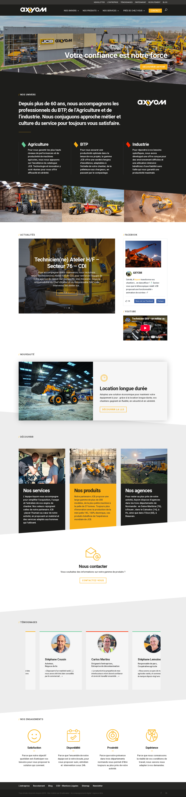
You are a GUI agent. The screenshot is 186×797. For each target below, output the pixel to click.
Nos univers (70, 11)
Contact (155, 10)
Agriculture (38, 144)
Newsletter (99, 2)
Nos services (109, 11)
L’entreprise (112, 2)
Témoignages (127, 2)
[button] (22, 660)
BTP (84, 144)
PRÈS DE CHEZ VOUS (132, 11)
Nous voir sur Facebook (144, 301)
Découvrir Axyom (154, 67)
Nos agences (138, 490)
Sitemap (85, 786)
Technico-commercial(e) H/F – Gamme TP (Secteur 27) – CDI (67, 262)
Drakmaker (65, 793)
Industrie (140, 144)
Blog (165, 2)
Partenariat (140, 2)
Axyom (137, 279)
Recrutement (154, 2)
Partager (161, 301)
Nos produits (90, 11)
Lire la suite (67, 292)
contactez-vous (93, 580)
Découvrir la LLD (113, 409)
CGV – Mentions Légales (67, 786)
